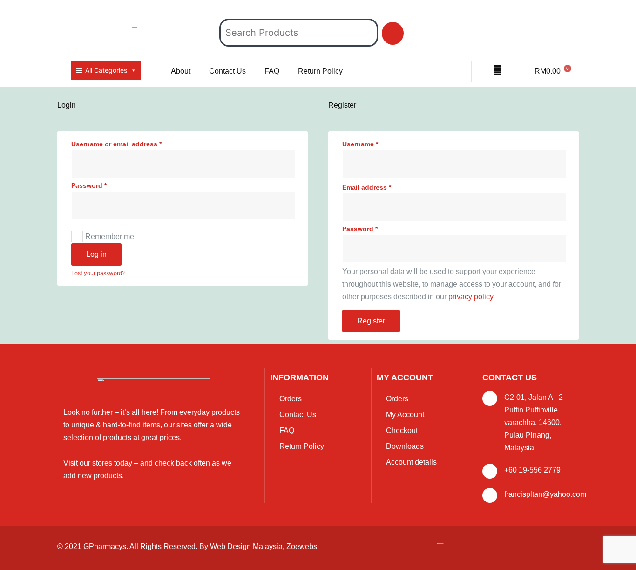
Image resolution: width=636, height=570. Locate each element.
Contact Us (227, 71)
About (180, 71)
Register (371, 321)
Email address (366, 187)
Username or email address (116, 144)
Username (360, 144)
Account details (411, 462)
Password (89, 185)
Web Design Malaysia (246, 546)
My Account (405, 415)
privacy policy (470, 297)
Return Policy (320, 71)
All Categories (106, 70)
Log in (96, 254)
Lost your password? (98, 272)
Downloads (405, 446)
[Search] (393, 33)
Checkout (402, 430)
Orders (290, 399)
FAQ (271, 71)
